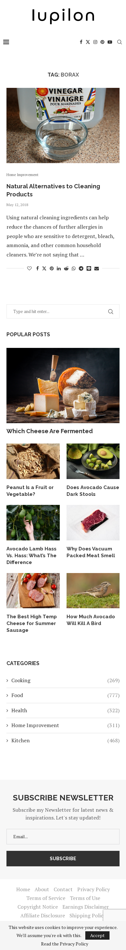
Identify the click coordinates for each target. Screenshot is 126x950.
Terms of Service (45, 898)
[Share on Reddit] (66, 268)
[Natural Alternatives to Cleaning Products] (63, 125)
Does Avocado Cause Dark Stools (93, 491)
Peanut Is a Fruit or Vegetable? (30, 491)
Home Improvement (65, 725)
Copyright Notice (37, 906)
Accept (97, 935)
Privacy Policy (93, 889)
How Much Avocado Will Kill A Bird (91, 620)
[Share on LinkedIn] (59, 268)
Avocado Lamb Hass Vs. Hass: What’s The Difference (31, 555)
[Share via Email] (96, 268)
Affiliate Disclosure (42, 915)
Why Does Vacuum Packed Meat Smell (91, 552)
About (42, 889)
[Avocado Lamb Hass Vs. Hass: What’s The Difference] (33, 522)
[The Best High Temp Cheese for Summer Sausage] (33, 591)
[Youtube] (110, 42)
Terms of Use (85, 898)
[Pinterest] (102, 42)
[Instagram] (95, 42)
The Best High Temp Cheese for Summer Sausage (31, 623)
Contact (63, 889)
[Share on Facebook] (37, 268)
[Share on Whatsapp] (74, 268)
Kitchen (65, 740)
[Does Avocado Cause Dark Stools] (93, 461)
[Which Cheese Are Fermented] (63, 385)
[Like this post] (29, 268)
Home (23, 889)
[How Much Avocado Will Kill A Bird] (93, 591)
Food (65, 695)
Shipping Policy (87, 915)
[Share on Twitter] (44, 268)
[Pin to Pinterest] (52, 268)
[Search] (119, 42)
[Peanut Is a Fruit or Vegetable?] (33, 461)
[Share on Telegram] (81, 268)
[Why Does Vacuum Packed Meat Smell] (93, 522)
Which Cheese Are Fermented (49, 431)
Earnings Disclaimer (85, 906)
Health (65, 710)
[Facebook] (81, 42)
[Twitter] (88, 42)
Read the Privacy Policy (64, 944)
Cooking (65, 680)
